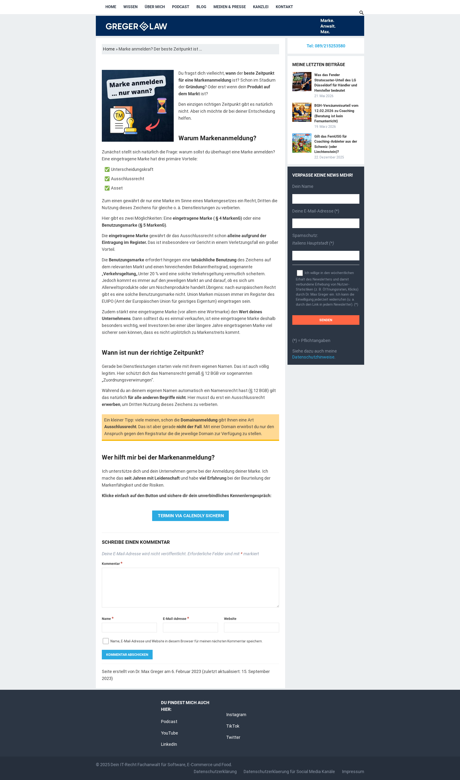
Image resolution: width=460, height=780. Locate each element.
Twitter (233, 737)
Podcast (180, 7)
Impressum (353, 771)
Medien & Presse (229, 7)
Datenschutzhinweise (313, 356)
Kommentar (112, 564)
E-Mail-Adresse (176, 619)
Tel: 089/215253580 (326, 45)
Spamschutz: (313, 239)
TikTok (232, 726)
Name (108, 619)
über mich (155, 7)
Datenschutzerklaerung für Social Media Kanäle (289, 771)
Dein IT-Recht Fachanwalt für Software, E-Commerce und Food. (171, 764)
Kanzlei (261, 7)
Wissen (130, 7)
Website (230, 619)
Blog (201, 7)
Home (110, 7)
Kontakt (284, 7)
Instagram (236, 714)
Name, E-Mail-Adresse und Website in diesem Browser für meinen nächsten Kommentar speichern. (186, 641)
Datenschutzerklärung (215, 771)
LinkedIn (169, 744)
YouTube (169, 732)
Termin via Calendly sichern (190, 515)
